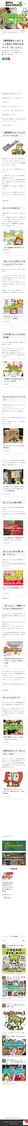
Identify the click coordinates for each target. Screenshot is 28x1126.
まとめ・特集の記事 (8, 54)
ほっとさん (20, 52)
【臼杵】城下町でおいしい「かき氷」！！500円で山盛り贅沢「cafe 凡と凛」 (16, 1061)
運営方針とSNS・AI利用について (13, 1118)
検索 (23, 940)
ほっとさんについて (8, 836)
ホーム (3, 1118)
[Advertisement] (14, 76)
